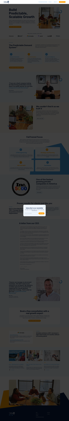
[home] (6, 2)
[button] (50, 2)
